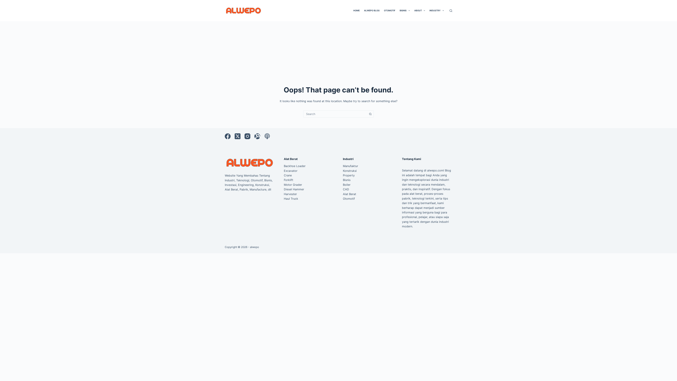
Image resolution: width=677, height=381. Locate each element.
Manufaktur (350, 166)
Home (356, 10)
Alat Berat (349, 194)
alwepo (254, 247)
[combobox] (335, 113)
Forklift (288, 180)
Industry (435, 10)
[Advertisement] (338, 47)
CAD (346, 189)
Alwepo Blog (372, 10)
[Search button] (370, 114)
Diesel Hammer (294, 189)
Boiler (346, 184)
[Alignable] (257, 136)
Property (349, 175)
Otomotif (389, 10)
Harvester (290, 194)
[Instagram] (247, 136)
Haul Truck (291, 198)
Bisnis (403, 10)
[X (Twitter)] (237, 136)
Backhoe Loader (295, 166)
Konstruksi (350, 171)
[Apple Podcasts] (267, 136)
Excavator (290, 171)
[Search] (451, 10)
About (418, 10)
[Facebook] (228, 136)
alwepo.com (435, 170)
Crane (288, 175)
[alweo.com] (250, 162)
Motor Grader (293, 184)
